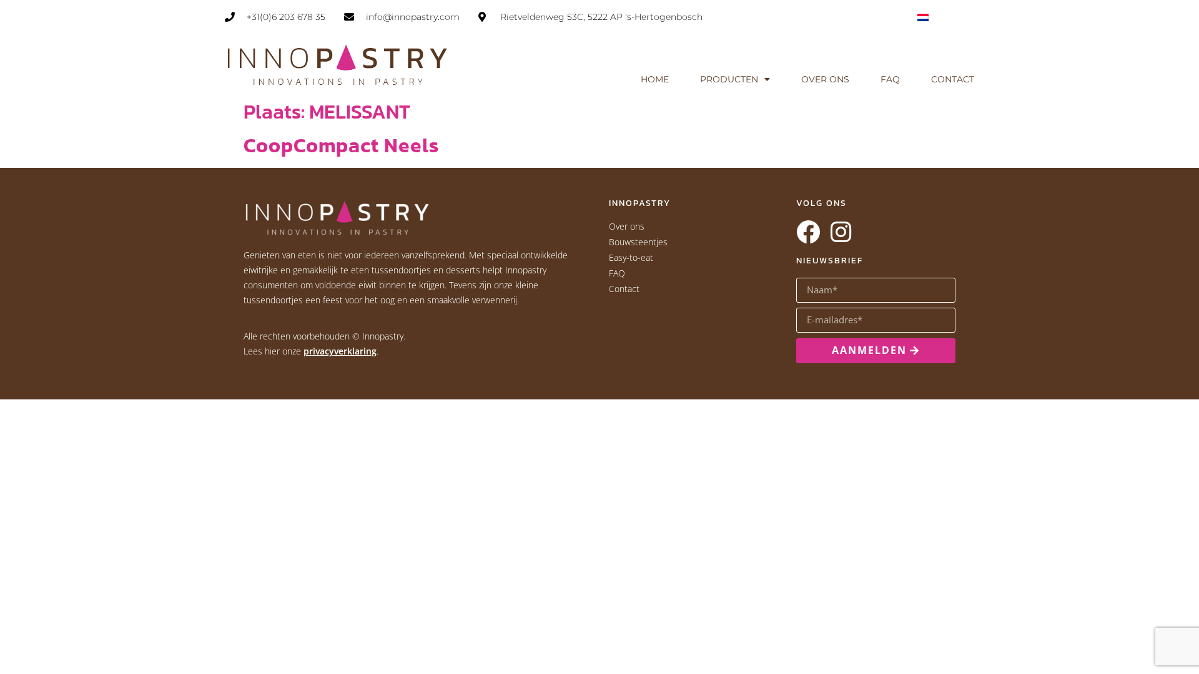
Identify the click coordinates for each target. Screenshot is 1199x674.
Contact (952, 79)
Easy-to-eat (631, 257)
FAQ (890, 79)
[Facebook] (808, 232)
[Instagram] (840, 232)
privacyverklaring (340, 351)
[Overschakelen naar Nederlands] (923, 16)
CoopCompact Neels (341, 145)
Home (655, 79)
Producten (729, 79)
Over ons (825, 79)
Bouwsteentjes (638, 242)
